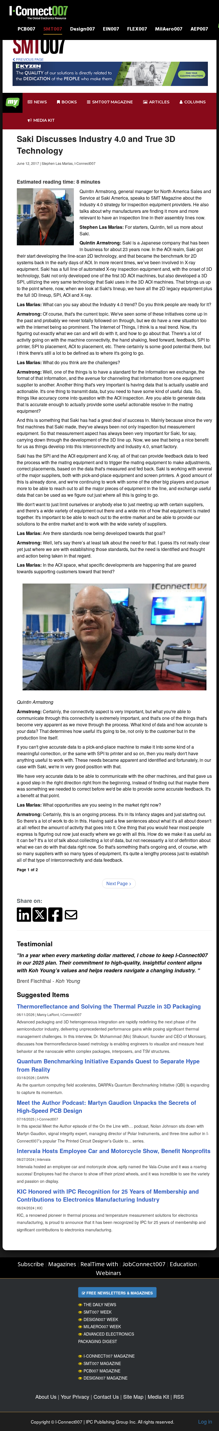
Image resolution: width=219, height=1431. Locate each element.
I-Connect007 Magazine (109, 1356)
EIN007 (111, 29)
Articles (159, 102)
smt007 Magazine (112, 102)
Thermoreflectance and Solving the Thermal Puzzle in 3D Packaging (109, 1006)
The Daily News (100, 1304)
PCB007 (26, 29)
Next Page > (118, 883)
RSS (178, 1396)
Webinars (108, 1273)
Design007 (82, 29)
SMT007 (52, 29)
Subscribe (30, 1265)
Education (183, 1265)
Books (69, 102)
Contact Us (106, 1396)
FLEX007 (137, 29)
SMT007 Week (97, 1312)
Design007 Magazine (105, 1378)
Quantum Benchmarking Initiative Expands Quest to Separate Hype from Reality (108, 1065)
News (40, 102)
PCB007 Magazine (102, 1371)
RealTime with (99, 1265)
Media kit (44, 120)
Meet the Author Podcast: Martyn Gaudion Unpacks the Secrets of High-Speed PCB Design (106, 1106)
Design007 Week (101, 1319)
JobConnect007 (143, 1265)
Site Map (133, 1396)
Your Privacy (75, 1396)
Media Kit (158, 1396)
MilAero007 (168, 29)
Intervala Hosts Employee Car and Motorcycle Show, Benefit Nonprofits (113, 1151)
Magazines (62, 1265)
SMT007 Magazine (102, 1363)
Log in (205, 1421)
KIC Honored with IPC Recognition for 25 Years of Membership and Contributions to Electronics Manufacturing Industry (108, 1195)
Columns (195, 102)
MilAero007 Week (102, 1326)
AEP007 (199, 29)
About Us (45, 1396)
